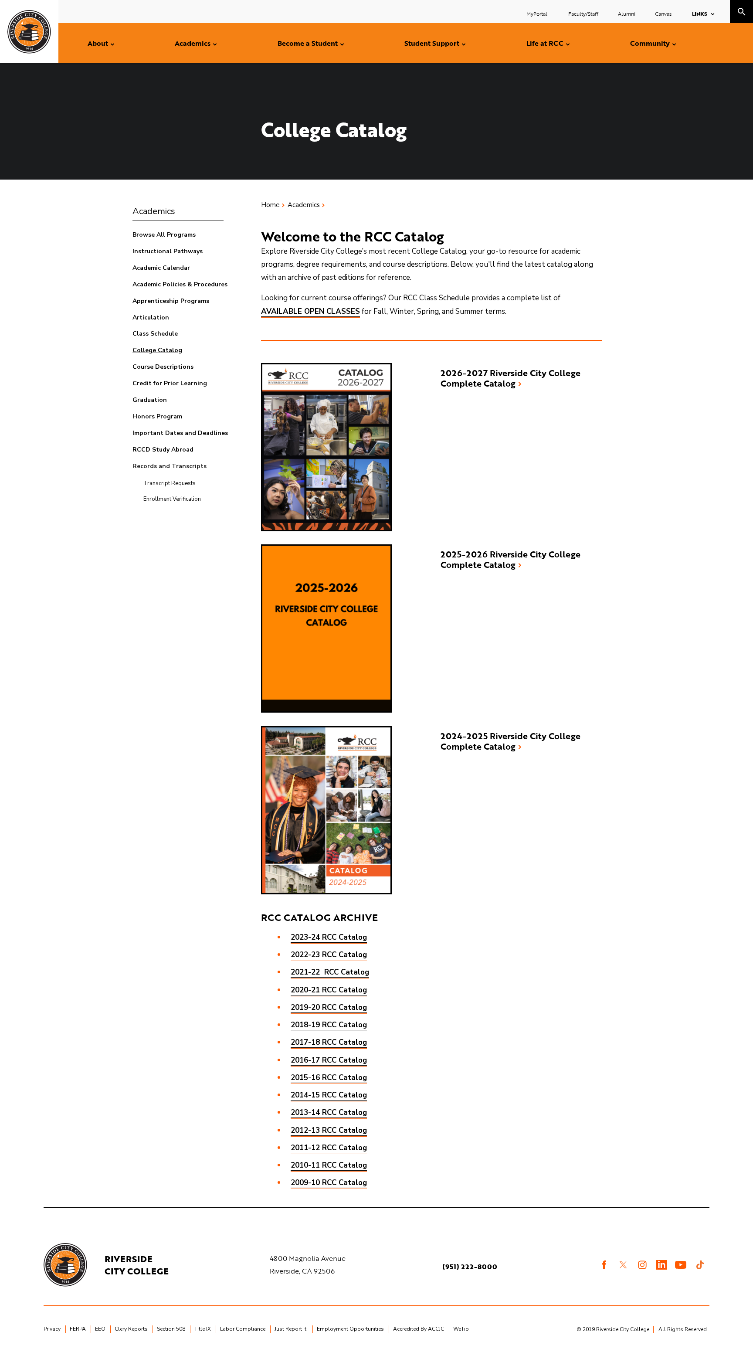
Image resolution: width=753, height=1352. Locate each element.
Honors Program (157, 416)
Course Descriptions (162, 367)
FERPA (78, 1328)
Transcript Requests (169, 483)
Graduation (149, 400)
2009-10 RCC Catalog (329, 1183)
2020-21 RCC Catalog (329, 990)
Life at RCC (544, 43)
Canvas (663, 13)
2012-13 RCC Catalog (329, 1130)
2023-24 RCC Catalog (329, 937)
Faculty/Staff (583, 13)
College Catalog (157, 350)
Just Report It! (291, 1328)
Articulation (150, 317)
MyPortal (537, 13)
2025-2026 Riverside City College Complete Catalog (510, 559)
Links (699, 13)
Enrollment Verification (172, 499)
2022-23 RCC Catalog (329, 955)
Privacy (52, 1328)
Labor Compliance (242, 1328)
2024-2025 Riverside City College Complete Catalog (510, 740)
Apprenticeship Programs (170, 301)
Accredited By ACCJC (418, 1328)
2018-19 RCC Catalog (329, 1025)
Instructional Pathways (167, 251)
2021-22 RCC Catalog (330, 972)
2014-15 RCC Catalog (329, 1095)
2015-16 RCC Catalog (329, 1078)
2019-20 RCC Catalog (329, 1007)
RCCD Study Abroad (162, 449)
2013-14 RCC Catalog (329, 1112)
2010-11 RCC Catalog (329, 1165)
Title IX (202, 1328)
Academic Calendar (161, 268)
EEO (100, 1328)
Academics (192, 43)
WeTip (461, 1328)
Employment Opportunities (350, 1328)
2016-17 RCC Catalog (329, 1060)
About (98, 43)
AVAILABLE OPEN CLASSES (310, 311)
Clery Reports (131, 1328)
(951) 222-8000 (469, 1266)
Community (650, 43)
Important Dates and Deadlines (180, 433)
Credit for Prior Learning (169, 383)
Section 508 (171, 1328)
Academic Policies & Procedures (179, 284)
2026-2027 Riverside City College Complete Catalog (510, 377)
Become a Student (308, 43)
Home (270, 204)
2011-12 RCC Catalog (329, 1148)
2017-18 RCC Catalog (329, 1042)
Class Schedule (155, 334)
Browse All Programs (164, 235)
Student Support (431, 43)
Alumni (626, 13)
